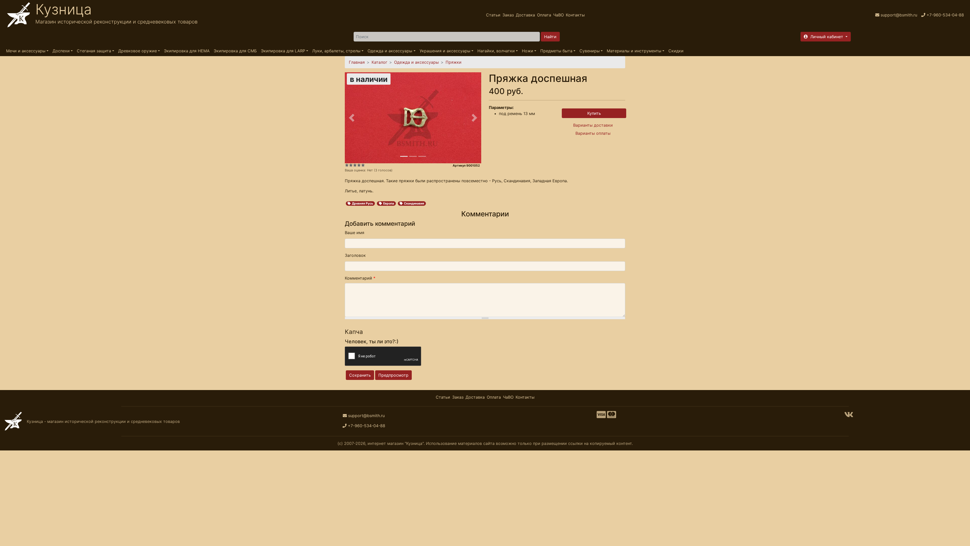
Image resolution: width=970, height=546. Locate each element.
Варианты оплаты (593, 133)
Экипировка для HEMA (187, 50)
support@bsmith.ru (366, 415)
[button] (826, 36)
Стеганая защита (94, 50)
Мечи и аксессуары (25, 50)
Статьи (493, 14)
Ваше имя (354, 232)
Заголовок (355, 255)
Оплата (544, 14)
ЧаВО (558, 14)
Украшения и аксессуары (445, 50)
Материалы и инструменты (634, 50)
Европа (388, 203)
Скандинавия (414, 203)
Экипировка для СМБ (235, 50)
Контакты (575, 14)
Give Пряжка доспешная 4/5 (359, 165)
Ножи (527, 50)
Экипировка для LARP (283, 50)
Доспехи (61, 50)
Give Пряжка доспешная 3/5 (355, 165)
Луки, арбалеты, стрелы (336, 50)
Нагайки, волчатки (496, 50)
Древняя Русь (362, 203)
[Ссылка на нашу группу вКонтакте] (848, 416)
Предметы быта (556, 50)
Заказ (508, 14)
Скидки (676, 50)
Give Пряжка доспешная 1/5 (347, 165)
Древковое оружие (137, 50)
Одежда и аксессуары (390, 50)
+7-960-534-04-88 (366, 425)
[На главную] (18, 15)
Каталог (379, 62)
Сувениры (589, 50)
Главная (357, 62)
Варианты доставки (593, 125)
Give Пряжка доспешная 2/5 (351, 165)
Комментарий (360, 278)
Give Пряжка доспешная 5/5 (363, 165)
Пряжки (454, 62)
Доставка (525, 14)
